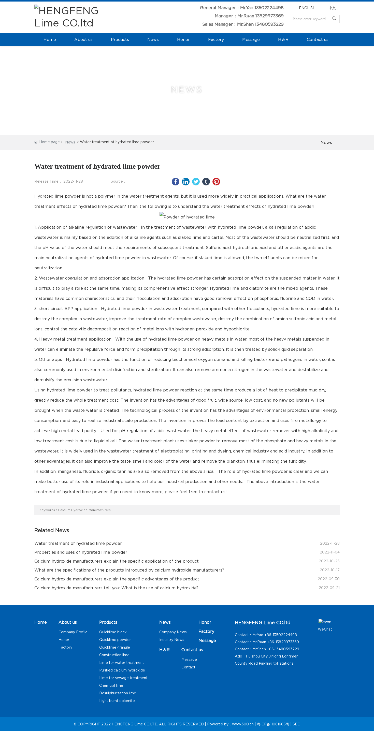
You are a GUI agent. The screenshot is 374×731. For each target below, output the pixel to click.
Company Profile (73, 632)
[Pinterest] (216, 181)
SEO (296, 724)
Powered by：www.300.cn (230, 724)
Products (120, 39)
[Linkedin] (186, 181)
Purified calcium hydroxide (122, 670)
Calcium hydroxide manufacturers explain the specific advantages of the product (116, 579)
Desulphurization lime (117, 693)
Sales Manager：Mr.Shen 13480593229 (243, 24)
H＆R (283, 39)
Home (50, 39)
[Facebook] (175, 181)
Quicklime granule (114, 647)
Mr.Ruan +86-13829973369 (275, 642)
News (153, 39)
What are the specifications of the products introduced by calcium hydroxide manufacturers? (129, 570)
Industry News (171, 640)
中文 (332, 8)
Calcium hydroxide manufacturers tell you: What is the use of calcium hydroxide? (116, 588)
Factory (216, 39)
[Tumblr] (206, 181)
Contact (188, 667)
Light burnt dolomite (117, 701)
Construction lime (114, 655)
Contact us (317, 39)
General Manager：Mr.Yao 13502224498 (242, 7)
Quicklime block (113, 632)
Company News (173, 632)
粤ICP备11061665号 (273, 724)
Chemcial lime (111, 685)
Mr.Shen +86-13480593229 (275, 649)
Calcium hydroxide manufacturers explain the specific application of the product (116, 561)
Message (251, 39)
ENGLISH (307, 8)
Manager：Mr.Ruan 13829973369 (249, 15)
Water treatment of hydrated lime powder (78, 543)
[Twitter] (196, 181)
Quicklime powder (115, 640)
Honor (183, 39)
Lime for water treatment (121, 663)
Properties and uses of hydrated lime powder (80, 552)
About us (83, 39)
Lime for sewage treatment (123, 678)
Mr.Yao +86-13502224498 (274, 635)
